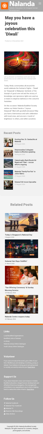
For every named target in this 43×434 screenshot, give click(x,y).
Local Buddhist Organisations (13, 336)
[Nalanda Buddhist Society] (21, 3)
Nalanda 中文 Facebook (13, 406)
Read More (31, 367)
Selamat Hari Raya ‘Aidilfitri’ (16, 261)
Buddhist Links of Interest (12, 338)
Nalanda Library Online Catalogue (15, 344)
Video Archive (10, 414)
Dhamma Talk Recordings (14, 411)
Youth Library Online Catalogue (14, 346)
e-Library (7, 341)
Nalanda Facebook (11, 403)
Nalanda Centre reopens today (17, 317)
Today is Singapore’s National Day (18, 235)
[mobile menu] (40, 3)
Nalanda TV (9, 408)
